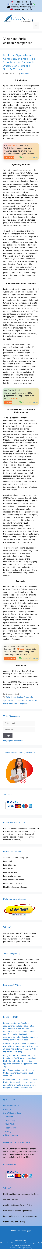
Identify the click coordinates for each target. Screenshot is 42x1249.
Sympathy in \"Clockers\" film (15, 700)
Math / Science (11, 1124)
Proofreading (10, 1128)
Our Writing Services (12, 1113)
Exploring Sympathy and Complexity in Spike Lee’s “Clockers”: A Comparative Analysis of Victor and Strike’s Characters (19, 62)
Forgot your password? (13, 741)
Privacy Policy (28, 1248)
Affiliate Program (10, 1135)
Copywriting (10, 1120)
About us (7, 1109)
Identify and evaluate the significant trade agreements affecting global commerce (18, 1073)
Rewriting (9, 1117)
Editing (8, 1131)
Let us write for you (11, 1106)
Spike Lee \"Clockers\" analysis (19, 697)
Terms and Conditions (16, 1248)
